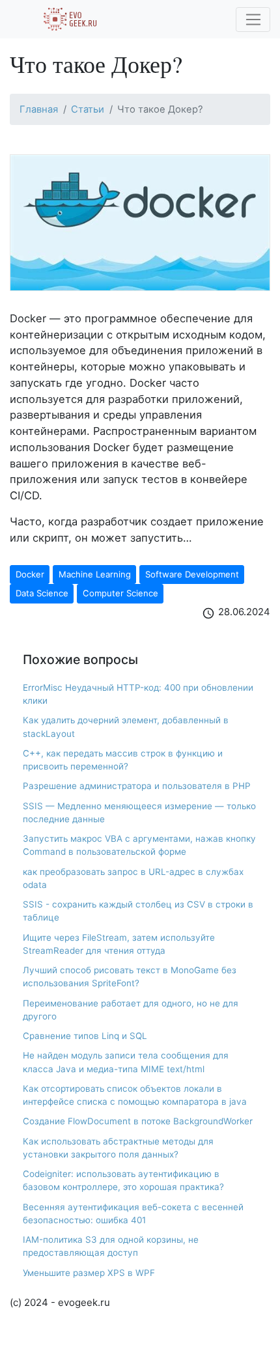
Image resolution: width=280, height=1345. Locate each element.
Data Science (42, 593)
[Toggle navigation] (253, 19)
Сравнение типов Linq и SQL (85, 1036)
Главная (39, 109)
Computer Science (120, 593)
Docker (30, 574)
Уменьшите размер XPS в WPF (89, 1273)
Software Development (192, 574)
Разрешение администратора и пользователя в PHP (137, 786)
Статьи (87, 109)
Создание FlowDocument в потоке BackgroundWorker (138, 1121)
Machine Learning (95, 574)
